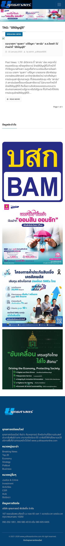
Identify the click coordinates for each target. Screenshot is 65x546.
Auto (4, 493)
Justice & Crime (10, 479)
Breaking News (9, 451)
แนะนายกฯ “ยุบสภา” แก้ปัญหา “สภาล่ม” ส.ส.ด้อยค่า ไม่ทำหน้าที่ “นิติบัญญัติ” (31, 45)
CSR (4, 490)
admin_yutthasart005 (37, 51)
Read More (15, 99)
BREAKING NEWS (14, 34)
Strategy (6, 461)
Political (6, 465)
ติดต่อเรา (6, 497)
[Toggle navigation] (59, 4)
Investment (7, 483)
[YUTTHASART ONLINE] (16, 4)
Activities (6, 486)
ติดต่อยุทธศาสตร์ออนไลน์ (32, 540)
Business (6, 468)
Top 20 (5, 454)
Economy (7, 458)
